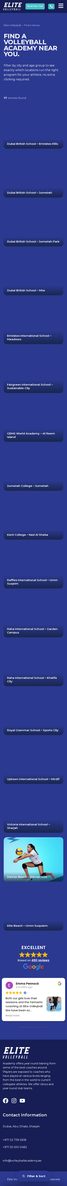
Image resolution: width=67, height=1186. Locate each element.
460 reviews (40, 960)
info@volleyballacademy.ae (22, 1160)
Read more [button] (13, 1015)
